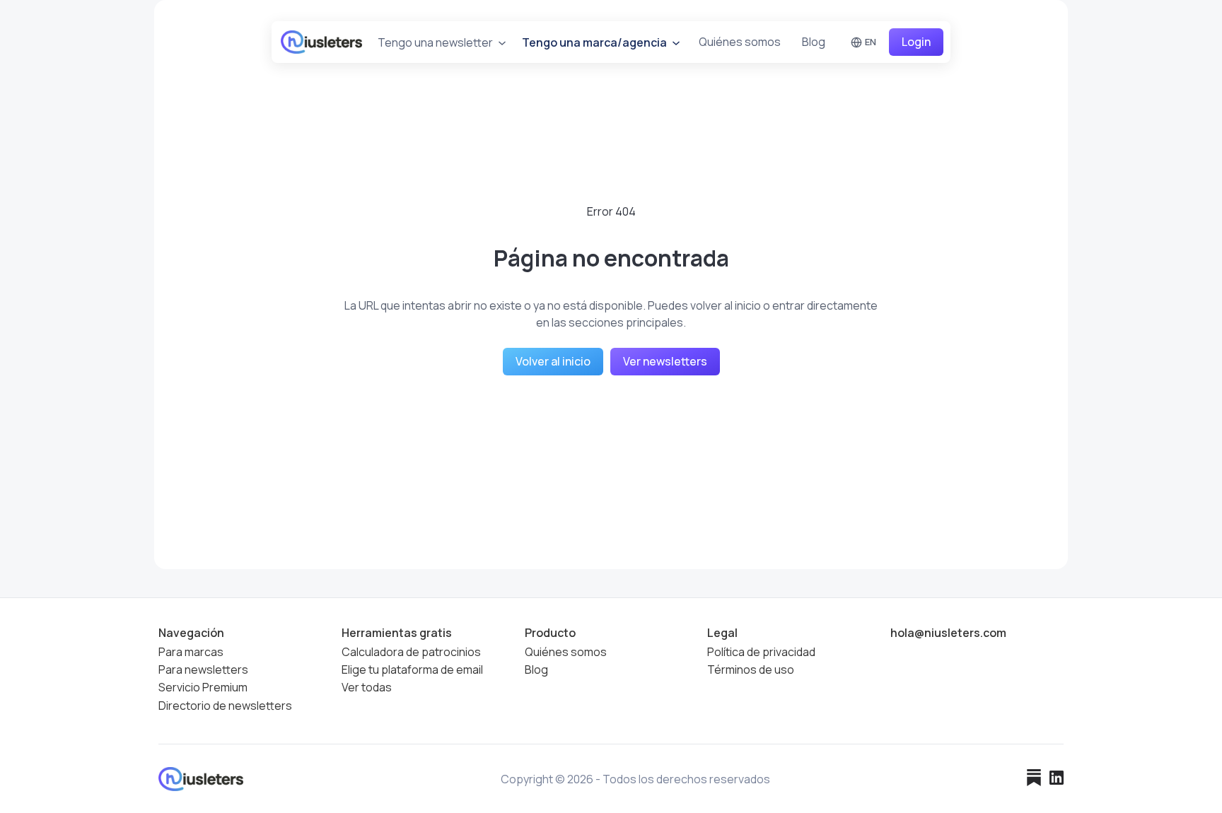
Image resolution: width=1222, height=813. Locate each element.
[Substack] (1034, 779)
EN (870, 41)
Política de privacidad (761, 652)
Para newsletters (203, 670)
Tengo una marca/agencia (595, 42)
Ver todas (367, 688)
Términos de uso (750, 670)
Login (916, 41)
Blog (813, 41)
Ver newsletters (665, 361)
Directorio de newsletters (225, 706)
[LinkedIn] (1056, 779)
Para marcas (190, 652)
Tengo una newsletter (436, 42)
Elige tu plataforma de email (412, 670)
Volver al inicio (553, 361)
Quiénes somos (740, 41)
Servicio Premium (203, 688)
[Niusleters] (321, 42)
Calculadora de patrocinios (411, 652)
